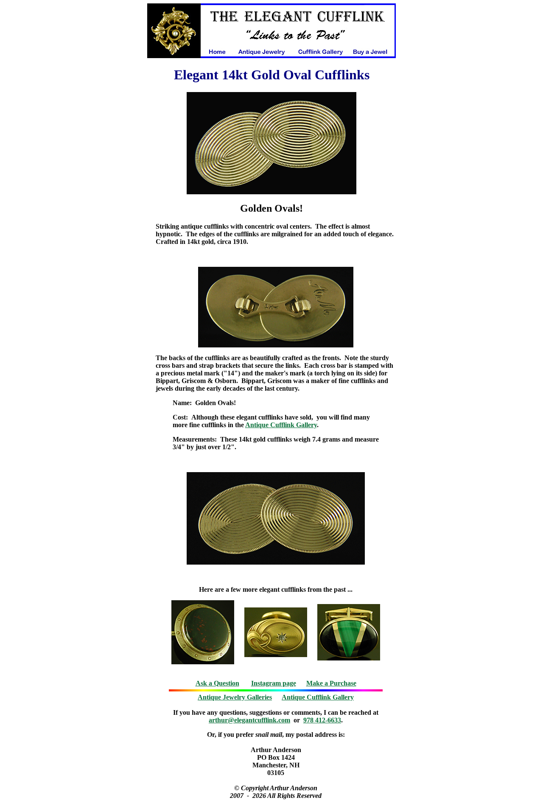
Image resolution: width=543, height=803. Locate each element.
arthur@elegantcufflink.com (249, 720)
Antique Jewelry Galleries (235, 697)
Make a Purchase (331, 683)
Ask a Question (217, 683)
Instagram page (273, 683)
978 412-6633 (322, 720)
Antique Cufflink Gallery (281, 424)
